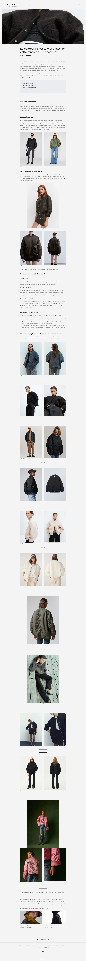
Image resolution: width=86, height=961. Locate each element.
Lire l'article (31, 930)
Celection (44, 959)
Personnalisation (62, 945)
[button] (28, 5)
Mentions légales (54, 945)
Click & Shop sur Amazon (24, 945)
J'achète (43, 379)
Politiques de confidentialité (43, 947)
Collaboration (42, 945)
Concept (32, 945)
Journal (48, 945)
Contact (36, 945)
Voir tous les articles (44, 939)
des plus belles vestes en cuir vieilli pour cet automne (47, 269)
